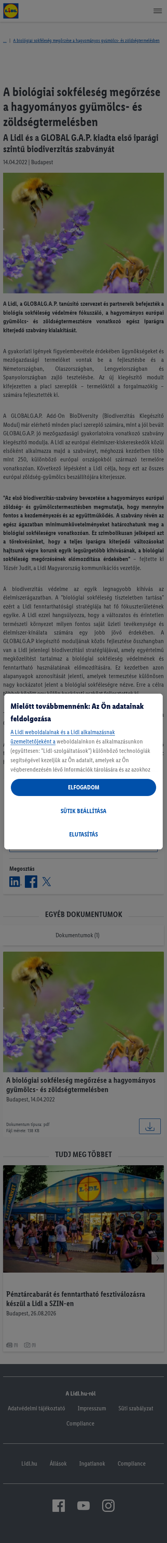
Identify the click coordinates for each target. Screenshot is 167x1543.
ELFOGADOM (83, 787)
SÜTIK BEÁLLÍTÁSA (83, 811)
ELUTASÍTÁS (83, 834)
